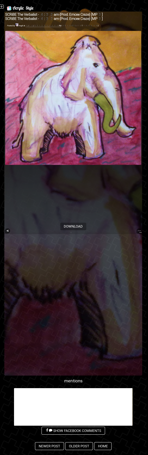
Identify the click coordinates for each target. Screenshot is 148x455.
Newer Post (49, 446)
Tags (140, 232)
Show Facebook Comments (76, 431)
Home (103, 446)
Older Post (79, 446)
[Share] (7, 230)
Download (73, 226)
